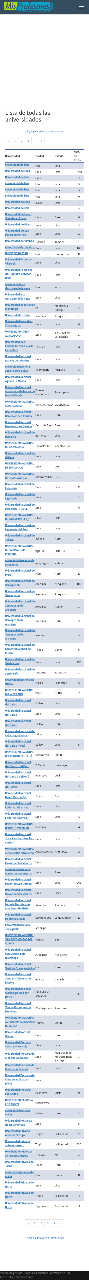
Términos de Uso (60, 1273)
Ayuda (18, 1273)
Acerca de (6, 1273)
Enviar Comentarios (36, 1273)
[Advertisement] (44, 59)
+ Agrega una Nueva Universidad (44, 131)
